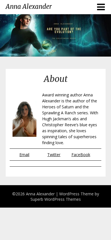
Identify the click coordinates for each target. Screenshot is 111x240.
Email (24, 154)
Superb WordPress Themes (55, 199)
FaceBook (80, 154)
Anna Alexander (29, 7)
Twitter (53, 154)
